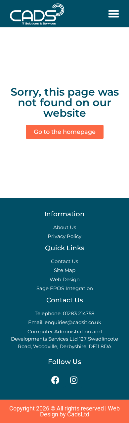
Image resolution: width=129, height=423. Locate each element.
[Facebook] (55, 380)
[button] (114, 13)
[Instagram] (73, 380)
